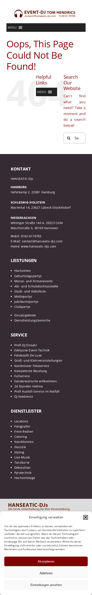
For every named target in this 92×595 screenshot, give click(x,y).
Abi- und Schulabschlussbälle (36, 286)
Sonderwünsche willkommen (35, 381)
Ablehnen (46, 573)
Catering (20, 437)
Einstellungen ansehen (46, 585)
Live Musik (22, 457)
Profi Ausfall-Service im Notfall (37, 391)
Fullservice (22, 376)
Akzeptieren (46, 561)
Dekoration (22, 468)
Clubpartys (22, 307)
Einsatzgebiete (25, 315)
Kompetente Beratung (30, 371)
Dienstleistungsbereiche (32, 320)
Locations (21, 421)
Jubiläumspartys (26, 302)
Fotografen (22, 426)
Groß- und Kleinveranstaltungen (38, 360)
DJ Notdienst (23, 396)
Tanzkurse (22, 462)
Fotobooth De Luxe (28, 355)
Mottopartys (23, 296)
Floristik (20, 447)
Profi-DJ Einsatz (25, 345)
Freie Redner (23, 431)
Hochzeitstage (24, 478)
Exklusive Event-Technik (32, 350)
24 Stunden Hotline (28, 386)
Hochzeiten (22, 271)
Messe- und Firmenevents (33, 281)
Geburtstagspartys (28, 276)
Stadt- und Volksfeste (30, 291)
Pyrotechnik (23, 473)
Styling (19, 452)
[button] (85, 517)
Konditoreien (24, 442)
